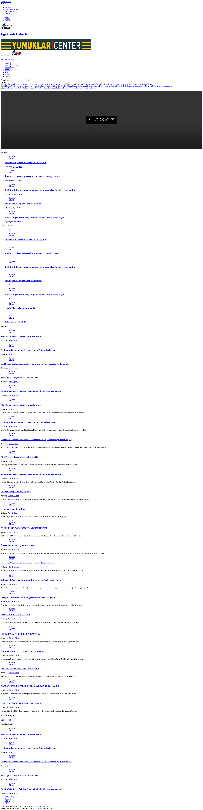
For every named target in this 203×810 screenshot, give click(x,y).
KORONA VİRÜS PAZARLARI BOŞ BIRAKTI (22, 703)
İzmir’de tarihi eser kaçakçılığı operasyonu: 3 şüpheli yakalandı (130, 84)
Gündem (8, 21)
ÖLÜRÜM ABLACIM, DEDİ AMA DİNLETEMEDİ (24, 528)
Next (11, 720)
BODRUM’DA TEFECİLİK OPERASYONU (20, 634)
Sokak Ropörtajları (11, 9)
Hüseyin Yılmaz (17, 222)
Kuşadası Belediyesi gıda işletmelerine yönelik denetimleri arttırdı (29, 563)
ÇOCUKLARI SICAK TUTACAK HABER (20, 668)
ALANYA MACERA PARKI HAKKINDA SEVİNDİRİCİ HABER (30, 686)
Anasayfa (8, 7)
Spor (6, 17)
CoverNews (39, 806)
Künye (7, 801)
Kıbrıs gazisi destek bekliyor (17, 322)
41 (9, 720)
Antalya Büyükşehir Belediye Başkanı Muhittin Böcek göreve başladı (72, 88)
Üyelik (7, 803)
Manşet (11, 158)
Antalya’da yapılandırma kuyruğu (20, 308)
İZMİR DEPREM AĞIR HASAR (15, 615)
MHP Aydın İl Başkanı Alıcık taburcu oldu (157, 86)
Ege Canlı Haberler (15, 34)
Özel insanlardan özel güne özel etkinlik (18, 545)
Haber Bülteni (9, 11)
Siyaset (7, 15)
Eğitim (7, 19)
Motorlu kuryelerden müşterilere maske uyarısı (49, 84)
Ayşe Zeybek (17, 167)
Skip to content (6, 2)
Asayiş (7, 13)
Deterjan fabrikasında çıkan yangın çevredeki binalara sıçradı (28, 597)
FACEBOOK (9, 797)
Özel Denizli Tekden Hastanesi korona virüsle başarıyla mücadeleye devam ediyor (85, 86)
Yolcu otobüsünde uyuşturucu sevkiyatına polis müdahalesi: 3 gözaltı (31, 580)
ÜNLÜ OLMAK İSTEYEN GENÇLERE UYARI (22, 651)
